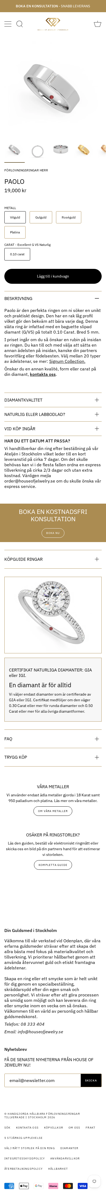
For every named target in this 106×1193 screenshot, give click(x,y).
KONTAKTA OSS (27, 1127)
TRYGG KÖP (15, 757)
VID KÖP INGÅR (19, 428)
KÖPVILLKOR (53, 1127)
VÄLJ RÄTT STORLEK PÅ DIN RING (29, 1148)
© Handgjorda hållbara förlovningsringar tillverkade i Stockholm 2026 (42, 1115)
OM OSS (74, 1127)
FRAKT (90, 1127)
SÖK (7, 1127)
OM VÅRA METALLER (53, 811)
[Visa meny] (8, 24)
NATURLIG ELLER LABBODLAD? (34, 414)
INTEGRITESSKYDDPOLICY (24, 1158)
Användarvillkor (65, 1158)
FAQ (8, 738)
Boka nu (53, 533)
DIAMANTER (69, 1148)
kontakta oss (43, 374)
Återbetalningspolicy (23, 1169)
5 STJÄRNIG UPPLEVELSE (23, 1138)
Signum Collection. (67, 361)
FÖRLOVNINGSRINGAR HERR (26, 170)
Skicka (91, 1080)
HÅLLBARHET (58, 1169)
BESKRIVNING (18, 298)
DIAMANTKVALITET (23, 400)
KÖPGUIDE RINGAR (23, 559)
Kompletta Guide (53, 865)
